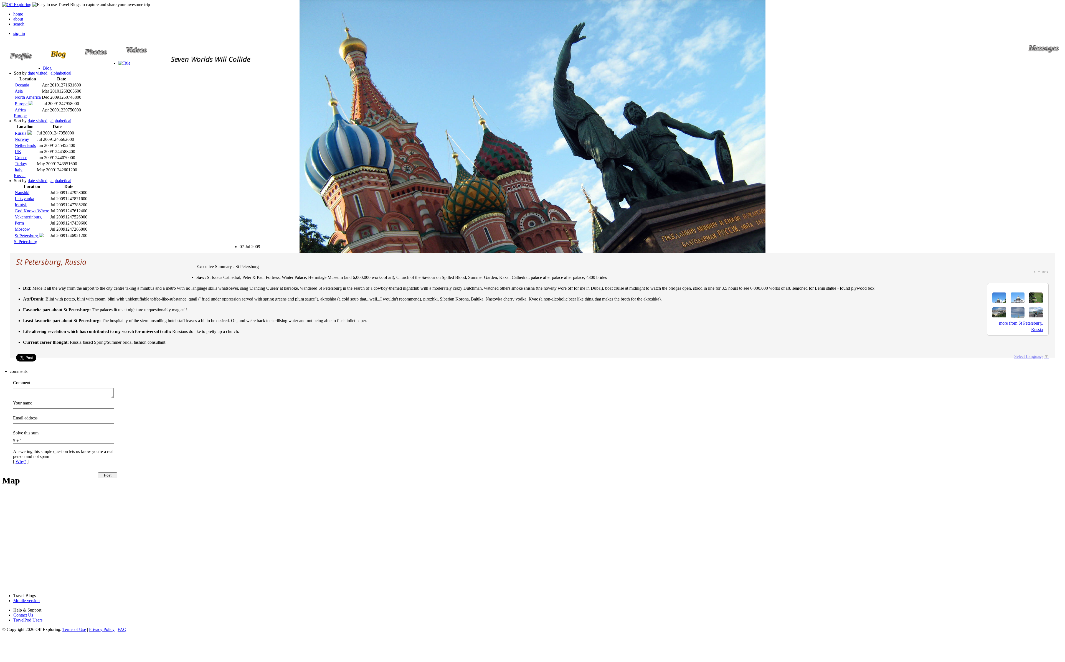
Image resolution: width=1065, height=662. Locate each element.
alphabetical (60, 73)
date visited (37, 73)
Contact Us (23, 615)
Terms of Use (74, 629)
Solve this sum (26, 433)
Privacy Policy (102, 629)
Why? (21, 461)
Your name (22, 403)
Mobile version (26, 600)
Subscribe (242, 244)
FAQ (122, 629)
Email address (25, 418)
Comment (21, 382)
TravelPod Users (27, 620)
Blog (47, 68)
